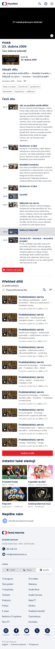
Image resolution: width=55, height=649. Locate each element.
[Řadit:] (50, 289)
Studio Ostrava (35, 594)
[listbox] (27, 570)
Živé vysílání (7, 584)
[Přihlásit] (46, 4)
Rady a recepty (9, 86)
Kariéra (32, 605)
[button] (14, 123)
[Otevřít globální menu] (52, 4)
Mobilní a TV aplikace (11, 616)
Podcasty (6, 600)
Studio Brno (34, 589)
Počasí (5, 605)
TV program (7, 578)
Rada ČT (32, 600)
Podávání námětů (37, 611)
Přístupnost (33, 644)
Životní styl (23, 86)
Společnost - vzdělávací (25, 91)
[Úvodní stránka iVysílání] (10, 3)
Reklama (33, 584)
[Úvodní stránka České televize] (13, 532)
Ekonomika (7, 91)
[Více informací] (51, 36)
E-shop (5, 611)
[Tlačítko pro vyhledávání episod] (44, 289)
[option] (10, 570)
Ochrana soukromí (18, 644)
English (5, 644)
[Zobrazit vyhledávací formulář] (40, 4)
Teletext (6, 594)
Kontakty (33, 621)
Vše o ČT (6, 621)
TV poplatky (7, 589)
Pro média (33, 578)
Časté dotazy (34, 616)
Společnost (35, 86)
